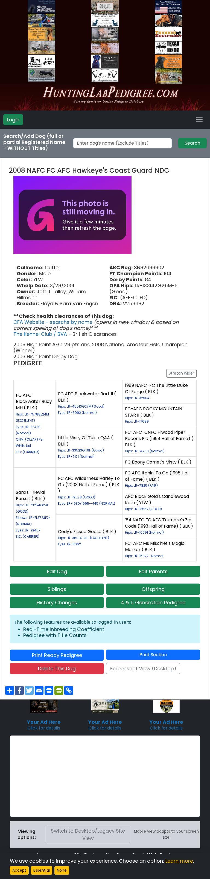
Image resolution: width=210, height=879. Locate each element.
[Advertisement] (105, 776)
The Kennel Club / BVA (40, 334)
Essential (41, 870)
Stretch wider (181, 373)
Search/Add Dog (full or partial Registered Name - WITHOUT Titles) (34, 142)
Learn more (179, 860)
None (62, 870)
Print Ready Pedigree (57, 655)
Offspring (153, 589)
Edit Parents (153, 571)
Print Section (153, 654)
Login (13, 119)
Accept (19, 870)
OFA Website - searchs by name (53, 322)
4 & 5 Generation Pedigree (153, 602)
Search (192, 143)
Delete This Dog (57, 668)
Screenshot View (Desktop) (143, 668)
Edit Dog (57, 571)
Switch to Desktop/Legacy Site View (88, 834)
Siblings (57, 589)
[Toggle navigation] (199, 119)
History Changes (57, 602)
